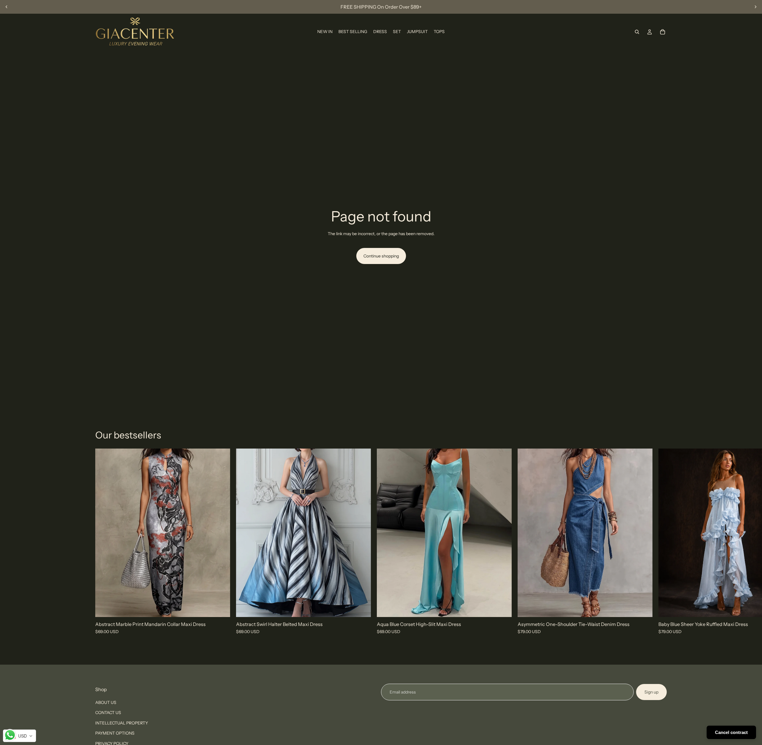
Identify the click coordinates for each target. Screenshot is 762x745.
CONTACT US (108, 713)
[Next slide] (755, 6)
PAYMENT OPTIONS (115, 733)
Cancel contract (731, 732)
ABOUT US (105, 702)
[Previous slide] (6, 6)
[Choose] (221, 608)
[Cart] (662, 31)
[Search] (637, 31)
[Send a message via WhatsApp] (10, 735)
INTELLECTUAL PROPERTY (121, 723)
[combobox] (19, 736)
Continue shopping (381, 256)
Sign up (651, 692)
